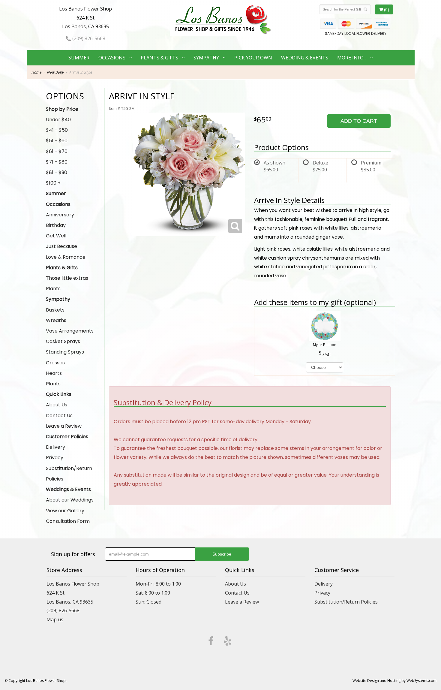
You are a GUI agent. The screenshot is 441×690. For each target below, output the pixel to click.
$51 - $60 (57, 140)
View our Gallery (65, 510)
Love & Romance (66, 257)
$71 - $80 (57, 161)
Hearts (54, 373)
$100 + (53, 182)
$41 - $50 (57, 130)
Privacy (54, 457)
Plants (53, 288)
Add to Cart (358, 121)
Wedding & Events (304, 57)
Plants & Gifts (159, 57)
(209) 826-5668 (88, 38)
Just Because (61, 246)
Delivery (55, 447)
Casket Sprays (63, 341)
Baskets (55, 309)
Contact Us (59, 415)
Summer (78, 57)
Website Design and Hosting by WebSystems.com (394, 680)
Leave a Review (64, 426)
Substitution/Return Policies (69, 473)
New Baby (55, 72)
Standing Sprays (65, 351)
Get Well (56, 235)
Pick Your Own (253, 57)
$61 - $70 (57, 151)
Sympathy (206, 57)
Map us (54, 619)
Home (36, 72)
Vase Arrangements (70, 330)
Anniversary (60, 214)
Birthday (56, 225)
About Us (56, 404)
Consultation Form (68, 521)
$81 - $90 (56, 172)
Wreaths (56, 320)
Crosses (55, 362)
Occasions (111, 57)
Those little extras (67, 278)
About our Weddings (70, 499)
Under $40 (58, 119)
